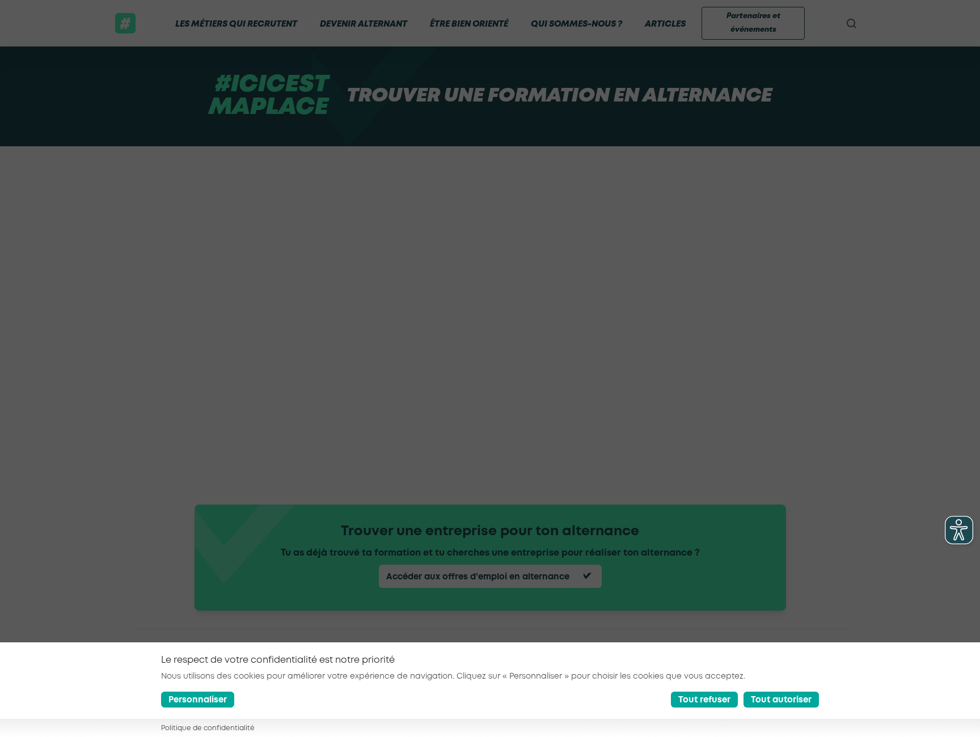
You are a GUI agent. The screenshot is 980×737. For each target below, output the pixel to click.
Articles (665, 24)
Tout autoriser (781, 700)
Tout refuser (704, 700)
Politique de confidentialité (208, 728)
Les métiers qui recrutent (236, 24)
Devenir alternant (363, 24)
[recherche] (851, 23)
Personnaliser (197, 700)
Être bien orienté (469, 24)
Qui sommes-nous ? (576, 24)
